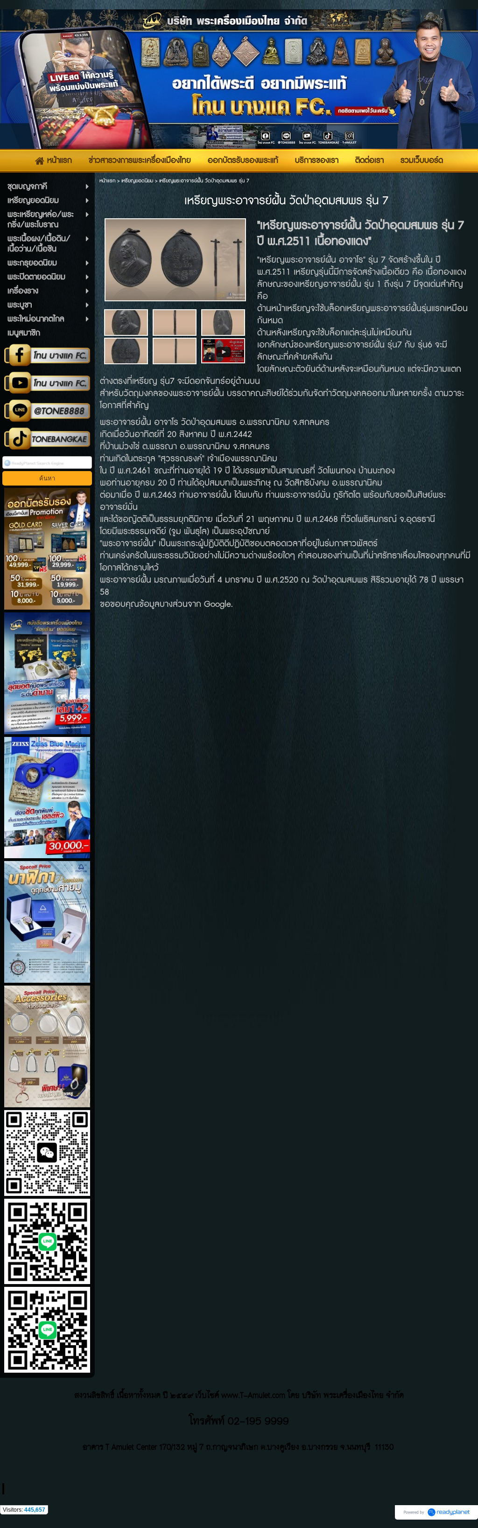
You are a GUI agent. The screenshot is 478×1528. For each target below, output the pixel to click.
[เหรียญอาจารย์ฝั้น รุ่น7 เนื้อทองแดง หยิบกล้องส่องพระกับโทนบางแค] (223, 350)
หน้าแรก (107, 180)
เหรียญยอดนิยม (137, 180)
